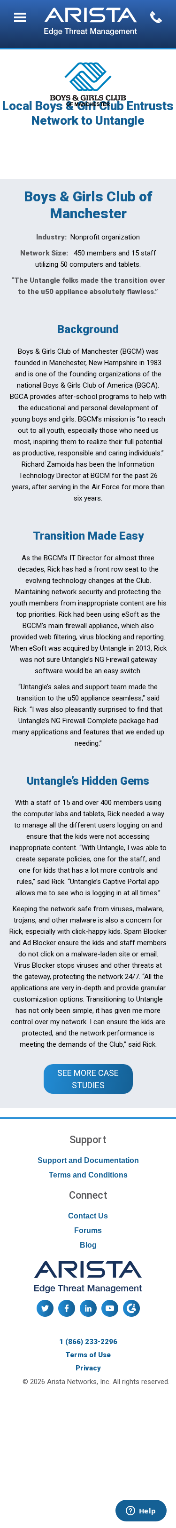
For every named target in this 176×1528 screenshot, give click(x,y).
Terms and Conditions (88, 1175)
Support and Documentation (88, 1160)
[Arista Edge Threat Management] (91, 23)
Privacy (88, 1368)
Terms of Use (88, 1355)
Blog (88, 1245)
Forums (88, 1230)
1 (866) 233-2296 (88, 1341)
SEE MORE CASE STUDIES (89, 1079)
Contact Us (88, 1216)
